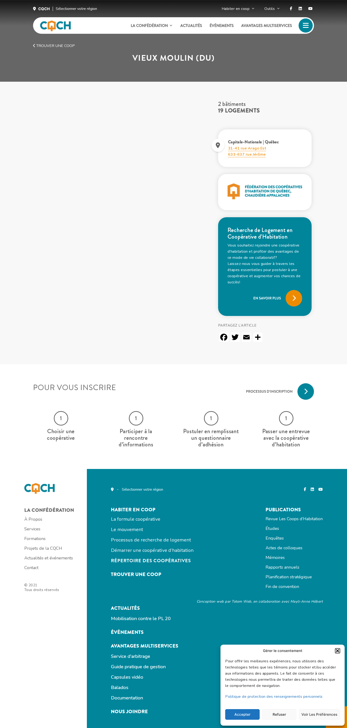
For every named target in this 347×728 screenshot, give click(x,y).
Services (32, 529)
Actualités (191, 25)
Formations (35, 538)
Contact (31, 567)
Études (272, 528)
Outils (269, 8)
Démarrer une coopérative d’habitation (152, 550)
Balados (119, 687)
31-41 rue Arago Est (247, 148)
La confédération (149, 25)
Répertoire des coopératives (151, 560)
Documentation (127, 698)
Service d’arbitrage (130, 656)
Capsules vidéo (127, 677)
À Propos (33, 519)
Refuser (279, 714)
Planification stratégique (289, 577)
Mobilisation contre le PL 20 (141, 618)
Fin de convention (282, 586)
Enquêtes (275, 538)
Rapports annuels (282, 567)
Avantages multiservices (266, 25)
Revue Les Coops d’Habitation (294, 519)
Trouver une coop (55, 45)
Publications (283, 509)
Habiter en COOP (133, 509)
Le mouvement (127, 529)
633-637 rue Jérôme (247, 154)
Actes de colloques (284, 548)
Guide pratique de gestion (138, 667)
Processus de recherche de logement (151, 540)
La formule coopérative (135, 519)
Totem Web (241, 601)
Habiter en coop (236, 8)
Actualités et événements (48, 558)
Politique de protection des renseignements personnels (274, 696)
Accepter (242, 714)
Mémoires (275, 557)
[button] (337, 650)
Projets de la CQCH (43, 548)
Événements (222, 25)
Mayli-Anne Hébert (306, 601)
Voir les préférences (319, 714)
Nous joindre (129, 711)
